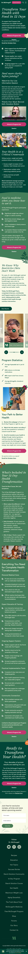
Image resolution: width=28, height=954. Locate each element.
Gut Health (14, 888)
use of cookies (18, 952)
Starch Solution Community (14, 874)
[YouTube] (9, 847)
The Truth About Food (14, 902)
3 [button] (12, 352)
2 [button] (11, 352)
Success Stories (14, 869)
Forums (14, 921)
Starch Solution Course (14, 883)
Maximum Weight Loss (14, 893)
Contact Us (14, 930)
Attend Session (16, 2)
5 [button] (15, 352)
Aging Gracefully (14, 897)
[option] (14, 330)
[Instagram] (19, 847)
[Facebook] (14, 847)
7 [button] (18, 352)
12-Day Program (14, 879)
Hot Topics (14, 865)
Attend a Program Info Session (14, 36)
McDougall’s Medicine (14, 907)
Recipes (14, 855)
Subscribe (7, 826)
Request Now (19, 793)
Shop (14, 916)
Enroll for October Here (9, 43)
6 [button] (16, 352)
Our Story (14, 925)
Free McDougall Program (14, 911)
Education (14, 860)
